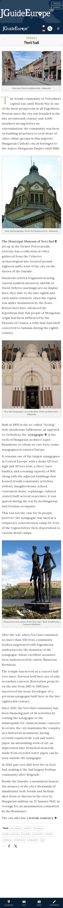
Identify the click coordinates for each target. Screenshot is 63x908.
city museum (15, 828)
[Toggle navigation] (58, 28)
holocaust (38, 828)
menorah (26, 834)
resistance (7, 840)
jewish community (11, 834)
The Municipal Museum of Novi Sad (28, 241)
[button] (8, 903)
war (42, 840)
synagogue (36, 434)
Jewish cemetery (41, 818)
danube (27, 828)
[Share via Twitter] (15, 846)
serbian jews (20, 840)
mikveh (48, 834)
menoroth (37, 834)
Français (57, 3)
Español (57, 7)
